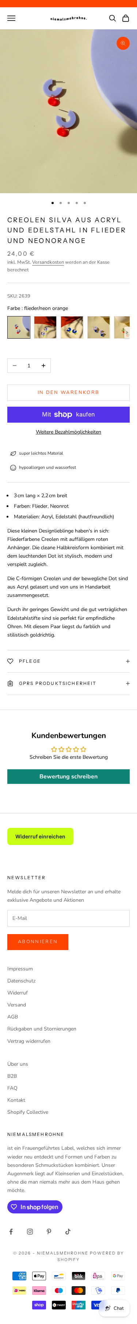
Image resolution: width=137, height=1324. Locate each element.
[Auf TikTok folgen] (68, 1231)
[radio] (18, 327)
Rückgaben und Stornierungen (41, 1028)
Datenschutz (21, 980)
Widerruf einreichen (40, 836)
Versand (16, 1004)
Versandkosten (48, 262)
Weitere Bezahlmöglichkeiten (68, 431)
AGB (12, 1016)
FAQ (12, 1088)
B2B (12, 1076)
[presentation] (127, 332)
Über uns (17, 1064)
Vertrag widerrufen (28, 1041)
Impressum (20, 968)
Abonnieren (38, 941)
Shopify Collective (27, 1112)
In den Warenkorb (68, 392)
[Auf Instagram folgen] (30, 1231)
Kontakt (16, 1100)
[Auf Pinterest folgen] (49, 1231)
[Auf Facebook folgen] (11, 1231)
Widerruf (17, 992)
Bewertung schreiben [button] (68, 777)
